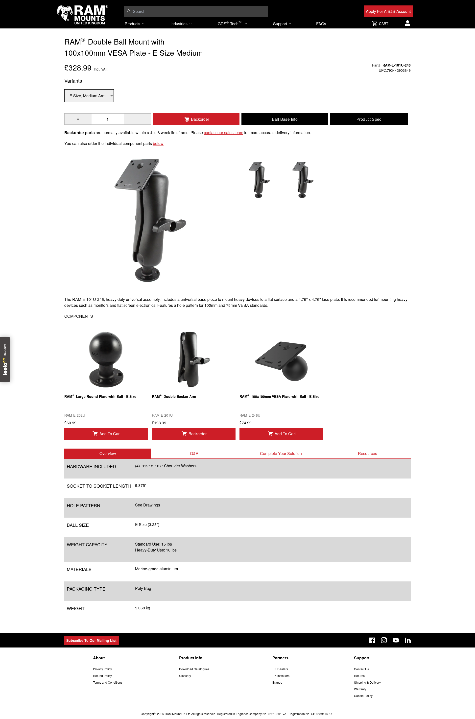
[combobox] (199, 11)
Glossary (185, 675)
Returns (359, 675)
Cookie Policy (363, 696)
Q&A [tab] (194, 453)
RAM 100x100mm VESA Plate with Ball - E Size (279, 396)
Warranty (360, 689)
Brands (277, 682)
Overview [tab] (107, 453)
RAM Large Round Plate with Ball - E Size (100, 396)
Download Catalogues (194, 669)
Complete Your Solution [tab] (281, 453)
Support (280, 23)
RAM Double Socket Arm (174, 396)
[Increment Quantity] (78, 119)
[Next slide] (421, 359)
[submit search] (128, 10)
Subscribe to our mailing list (91, 640)
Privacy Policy (102, 669)
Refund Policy (102, 675)
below (158, 143)
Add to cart (109, 433)
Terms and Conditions (107, 682)
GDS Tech (229, 23)
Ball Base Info (285, 119)
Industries (179, 23)
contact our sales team (223, 132)
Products (132, 23)
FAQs (321, 23)
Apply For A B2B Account (388, 11)
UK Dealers (280, 669)
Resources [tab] (367, 453)
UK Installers (280, 675)
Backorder (200, 119)
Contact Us (361, 669)
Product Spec (368, 119)
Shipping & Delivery (367, 682)
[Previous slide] (54, 359)
